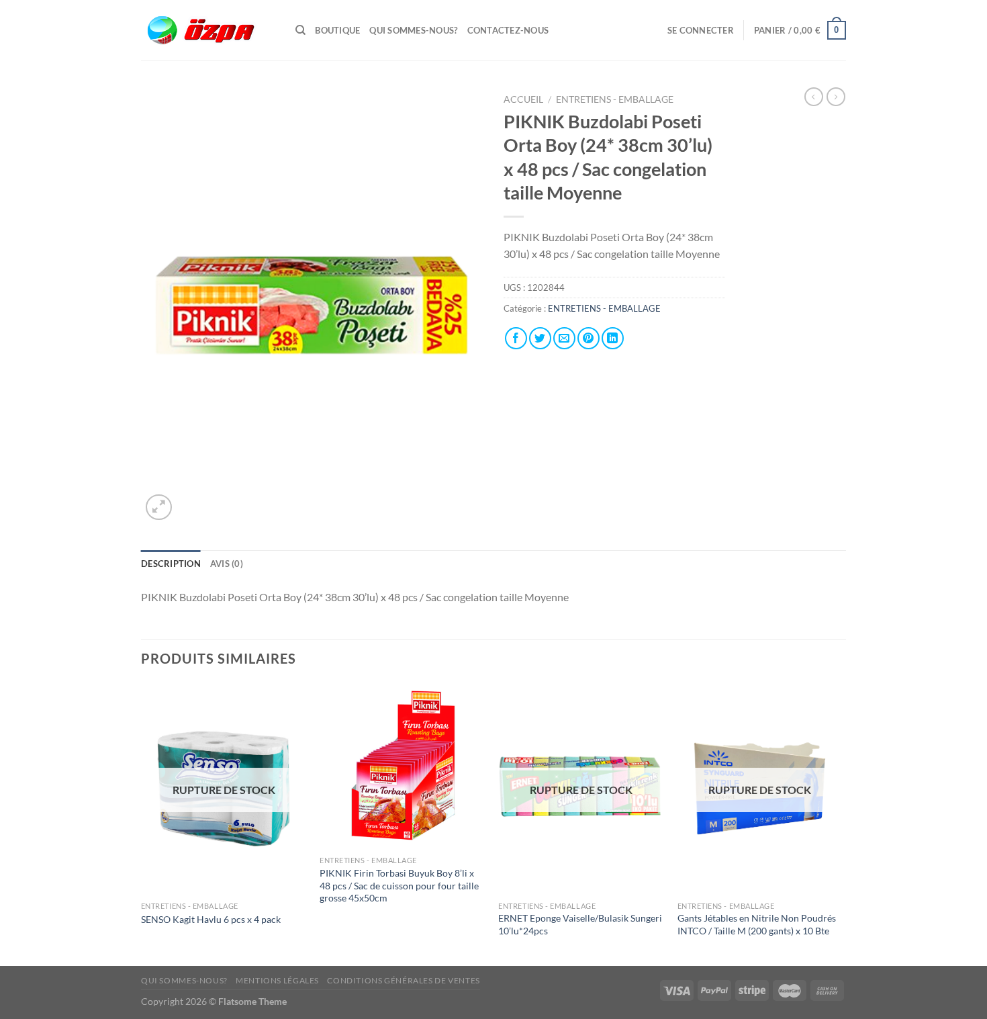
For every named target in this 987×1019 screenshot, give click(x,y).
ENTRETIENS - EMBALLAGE (615, 99)
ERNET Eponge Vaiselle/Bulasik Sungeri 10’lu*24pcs (580, 924)
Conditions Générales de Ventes (403, 980)
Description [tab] (171, 563)
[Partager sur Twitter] (540, 338)
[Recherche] (300, 30)
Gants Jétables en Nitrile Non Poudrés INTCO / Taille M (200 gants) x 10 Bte (756, 924)
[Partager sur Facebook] (516, 338)
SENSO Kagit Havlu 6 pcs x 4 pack (211, 919)
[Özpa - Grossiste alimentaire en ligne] (208, 30)
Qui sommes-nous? (413, 30)
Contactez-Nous (508, 30)
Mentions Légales (277, 980)
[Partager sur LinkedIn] (613, 338)
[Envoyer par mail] (564, 338)
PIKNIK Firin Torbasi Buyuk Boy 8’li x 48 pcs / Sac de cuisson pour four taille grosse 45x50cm (399, 885)
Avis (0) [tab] (226, 563)
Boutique (337, 30)
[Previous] (142, 823)
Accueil (523, 99)
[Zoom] (159, 507)
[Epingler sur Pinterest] (588, 338)
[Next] (842, 823)
